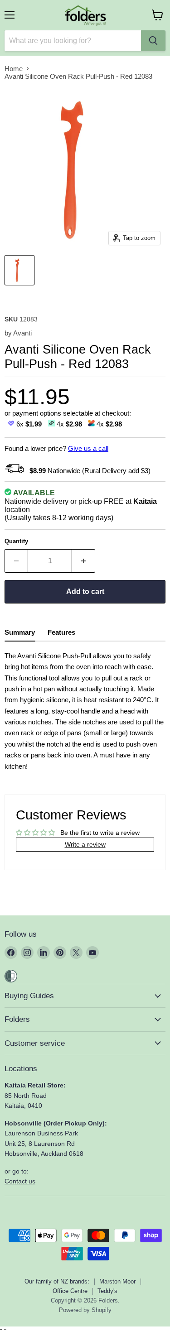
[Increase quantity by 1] (83, 561)
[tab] (20, 633)
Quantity (16, 541)
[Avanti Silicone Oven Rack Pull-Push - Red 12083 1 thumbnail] (19, 270)
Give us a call (88, 448)
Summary (20, 632)
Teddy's (107, 1291)
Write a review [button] (85, 844)
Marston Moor (117, 1281)
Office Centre (70, 1291)
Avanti (22, 333)
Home (14, 68)
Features (61, 632)
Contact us (20, 1181)
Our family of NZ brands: (56, 1281)
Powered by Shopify (85, 1310)
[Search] (153, 40)
